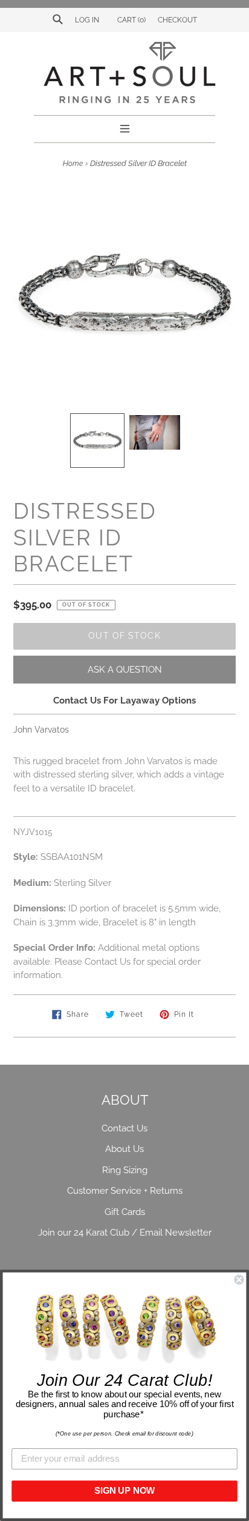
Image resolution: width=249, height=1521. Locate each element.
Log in (87, 20)
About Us (124, 1148)
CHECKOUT (177, 20)
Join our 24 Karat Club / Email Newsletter (125, 1232)
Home (73, 163)
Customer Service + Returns (125, 1190)
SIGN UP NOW (124, 1491)
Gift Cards (125, 1211)
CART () (130, 20)
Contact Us (124, 1128)
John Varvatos (41, 729)
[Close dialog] (238, 1279)
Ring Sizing (124, 1170)
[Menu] (125, 127)
